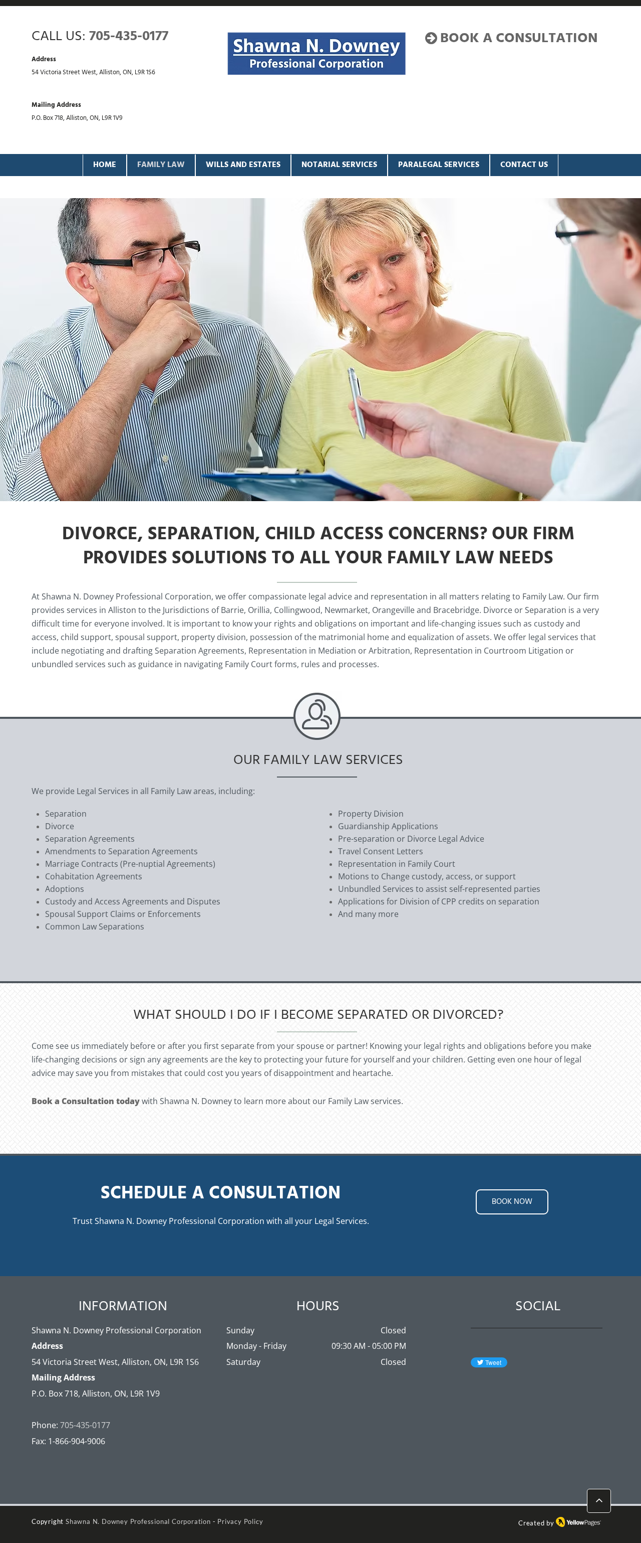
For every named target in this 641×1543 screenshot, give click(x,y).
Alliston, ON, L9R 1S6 (127, 72)
